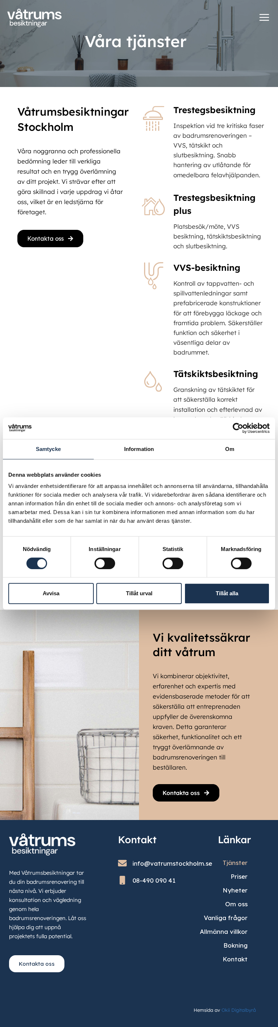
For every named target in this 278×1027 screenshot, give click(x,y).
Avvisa (51, 593)
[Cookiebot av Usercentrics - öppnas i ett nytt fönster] (238, 428)
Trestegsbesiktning (214, 109)
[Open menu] (264, 17)
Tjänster (235, 862)
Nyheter (235, 890)
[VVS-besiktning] (153, 275)
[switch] (104, 563)
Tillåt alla (227, 593)
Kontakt (235, 959)
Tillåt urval (139, 593)
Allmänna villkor (224, 931)
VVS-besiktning (206, 267)
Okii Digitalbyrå (239, 1010)
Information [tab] (139, 449)
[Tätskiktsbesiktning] (153, 381)
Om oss (236, 904)
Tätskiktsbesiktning (215, 373)
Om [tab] (229, 449)
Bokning (235, 945)
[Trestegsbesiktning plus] (153, 205)
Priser (239, 876)
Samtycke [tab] (48, 449)
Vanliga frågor (226, 918)
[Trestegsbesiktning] (153, 117)
